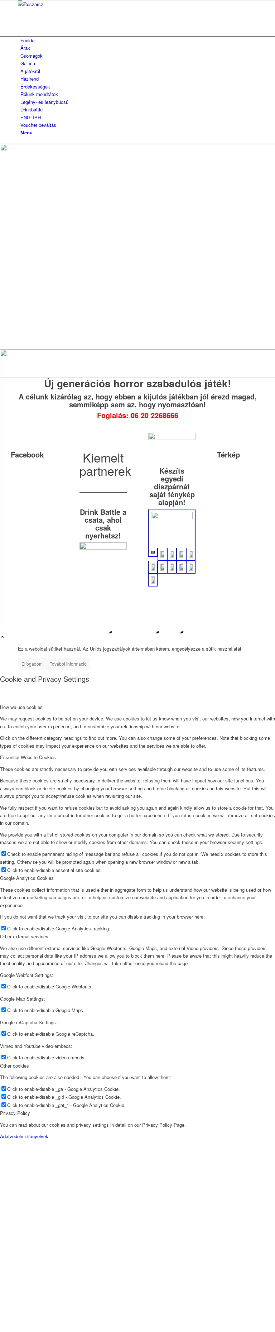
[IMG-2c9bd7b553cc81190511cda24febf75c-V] (172, 567)
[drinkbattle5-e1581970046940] (103, 547)
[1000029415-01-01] (181, 554)
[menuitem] (138, 40)
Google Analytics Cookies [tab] (27, 878)
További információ (68, 664)
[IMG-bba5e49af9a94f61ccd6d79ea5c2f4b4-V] (181, 567)
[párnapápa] (172, 438)
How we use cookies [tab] (21, 707)
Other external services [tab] (24, 936)
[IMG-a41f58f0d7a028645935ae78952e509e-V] (191, 567)
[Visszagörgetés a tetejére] (2, 637)
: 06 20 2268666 (152, 415)
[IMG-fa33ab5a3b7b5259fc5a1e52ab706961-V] (153, 580)
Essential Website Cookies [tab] (28, 757)
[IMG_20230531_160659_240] (172, 528)
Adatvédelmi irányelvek (24, 1136)
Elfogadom (32, 664)
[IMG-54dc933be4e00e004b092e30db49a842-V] (172, 554)
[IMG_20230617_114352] (191, 554)
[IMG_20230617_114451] (153, 567)
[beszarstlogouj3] (71, 4)
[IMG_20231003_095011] (162, 567)
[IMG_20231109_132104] (162, 554)
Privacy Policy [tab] (15, 1113)
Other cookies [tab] (14, 1065)
